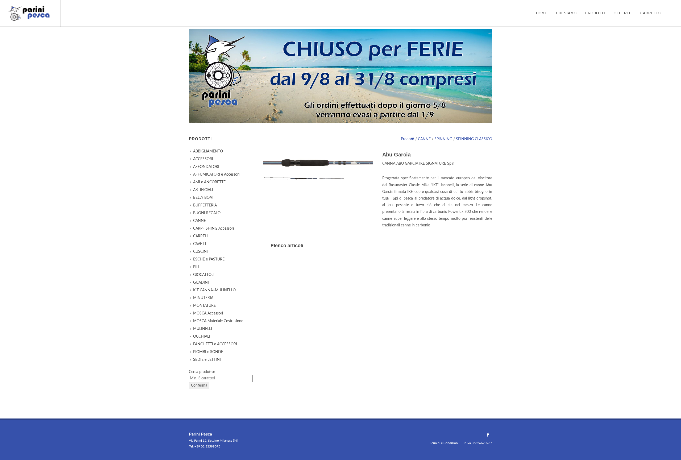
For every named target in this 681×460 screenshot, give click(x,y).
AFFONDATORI (206, 167)
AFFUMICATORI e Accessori (216, 174)
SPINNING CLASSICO (474, 139)
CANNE (424, 139)
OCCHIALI (201, 336)
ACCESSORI (203, 159)
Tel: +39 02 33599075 (204, 446)
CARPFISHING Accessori (213, 228)
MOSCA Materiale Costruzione (218, 321)
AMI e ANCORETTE (209, 182)
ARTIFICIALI (203, 190)
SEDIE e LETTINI (207, 360)
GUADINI (201, 282)
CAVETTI (200, 244)
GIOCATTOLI (203, 275)
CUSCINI (200, 252)
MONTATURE (204, 306)
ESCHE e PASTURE (209, 259)
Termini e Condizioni (444, 443)
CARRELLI (201, 236)
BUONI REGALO (207, 213)
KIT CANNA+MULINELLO (214, 290)
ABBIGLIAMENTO (208, 151)
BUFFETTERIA (205, 205)
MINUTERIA (203, 298)
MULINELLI (202, 329)
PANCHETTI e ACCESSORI (215, 344)
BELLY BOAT (203, 198)
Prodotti (407, 139)
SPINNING (443, 139)
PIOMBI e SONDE (208, 352)
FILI (196, 267)
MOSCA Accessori (208, 313)
